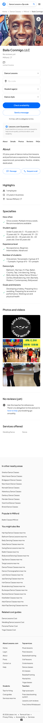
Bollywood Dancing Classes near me (15, 556)
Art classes (26, 671)
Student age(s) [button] (10, 89)
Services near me (9, 698)
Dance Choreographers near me (14, 571)
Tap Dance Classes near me (12, 559)
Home (4, 11)
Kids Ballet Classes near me (12, 598)
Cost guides (7, 694)
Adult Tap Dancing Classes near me (15, 605)
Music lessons (27, 648)
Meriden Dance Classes (10, 499)
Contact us (7, 663)
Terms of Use (25, 714)
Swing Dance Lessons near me (13, 548)
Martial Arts (26, 678)
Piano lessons (27, 652)
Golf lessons (27, 659)
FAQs (38, 141)
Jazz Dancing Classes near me (13, 579)
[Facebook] (21, 719)
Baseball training (28, 675)
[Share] (38, 19)
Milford (26, 11)
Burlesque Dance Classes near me (14, 590)
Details (13, 141)
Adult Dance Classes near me (13, 601)
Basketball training (29, 656)
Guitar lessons (27, 663)
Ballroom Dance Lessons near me (14, 536)
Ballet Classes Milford (10, 520)
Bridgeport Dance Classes (12, 480)
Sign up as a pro (28, 691)
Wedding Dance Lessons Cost (13, 622)
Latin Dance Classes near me (12, 575)
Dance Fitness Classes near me (13, 567)
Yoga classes (27, 682)
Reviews (30, 141)
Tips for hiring (8, 691)
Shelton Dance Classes (10, 472)
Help (4, 667)
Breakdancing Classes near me (13, 586)
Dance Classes (15, 11)
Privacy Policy (8, 717)
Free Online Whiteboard (31, 704)
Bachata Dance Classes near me (14, 594)
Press (5, 659)
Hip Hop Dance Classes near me (14, 533)
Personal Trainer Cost (10, 626)
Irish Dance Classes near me (12, 582)
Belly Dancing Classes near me (13, 540)
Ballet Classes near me (10, 552)
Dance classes (27, 667)
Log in (5, 652)
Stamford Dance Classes (11, 503)
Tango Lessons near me (10, 563)
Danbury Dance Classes (11, 495)
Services (31, 717)
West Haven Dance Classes (12, 476)
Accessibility (20, 717)
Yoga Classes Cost (9, 630)
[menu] (4, 4)
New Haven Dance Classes (12, 484)
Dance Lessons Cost (9, 618)
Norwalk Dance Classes (10, 488)
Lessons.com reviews (30, 701)
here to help (12, 410)
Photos (21, 141)
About (5, 141)
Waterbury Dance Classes (11, 491)
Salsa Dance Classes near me (13, 544)
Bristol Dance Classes (10, 507)
